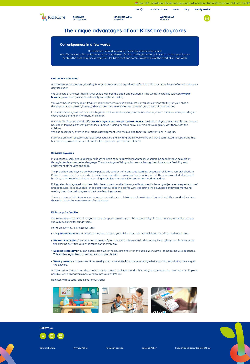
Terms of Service (114, 348)
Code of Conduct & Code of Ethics (192, 348)
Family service (202, 9)
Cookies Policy (149, 348)
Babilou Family (47, 348)
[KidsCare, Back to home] (53, 16)
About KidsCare (159, 9)
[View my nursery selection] (207, 18)
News (176, 9)
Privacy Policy (80, 348)
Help (187, 9)
